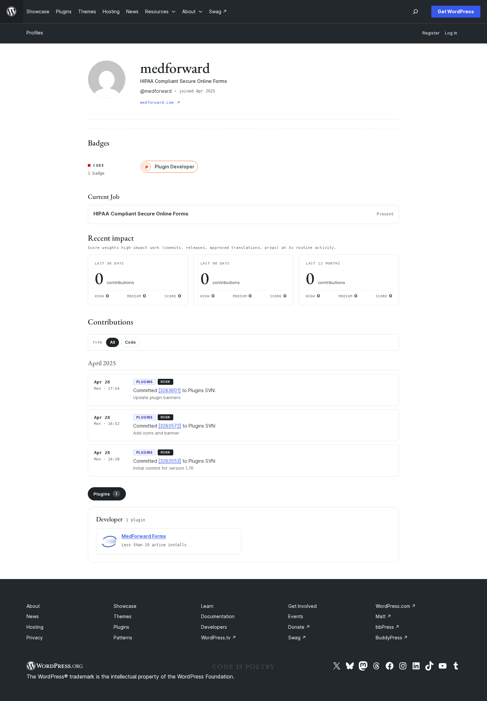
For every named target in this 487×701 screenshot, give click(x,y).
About (33, 606)
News (33, 616)
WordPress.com (396, 606)
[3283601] (169, 390)
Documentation (218, 616)
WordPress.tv (218, 637)
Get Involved (302, 606)
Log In (451, 32)
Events (295, 616)
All (112, 342)
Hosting (35, 627)
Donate (299, 627)
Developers (214, 627)
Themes (123, 616)
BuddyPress (392, 637)
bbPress (388, 627)
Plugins (105, 494)
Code (130, 342)
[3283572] (169, 426)
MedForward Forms (144, 536)
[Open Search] (415, 11)
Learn (207, 606)
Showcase (125, 606)
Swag (297, 637)
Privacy (35, 637)
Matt (383, 616)
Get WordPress (456, 11)
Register (431, 32)
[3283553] (169, 461)
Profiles (35, 32)
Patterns (123, 637)
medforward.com (158, 102)
